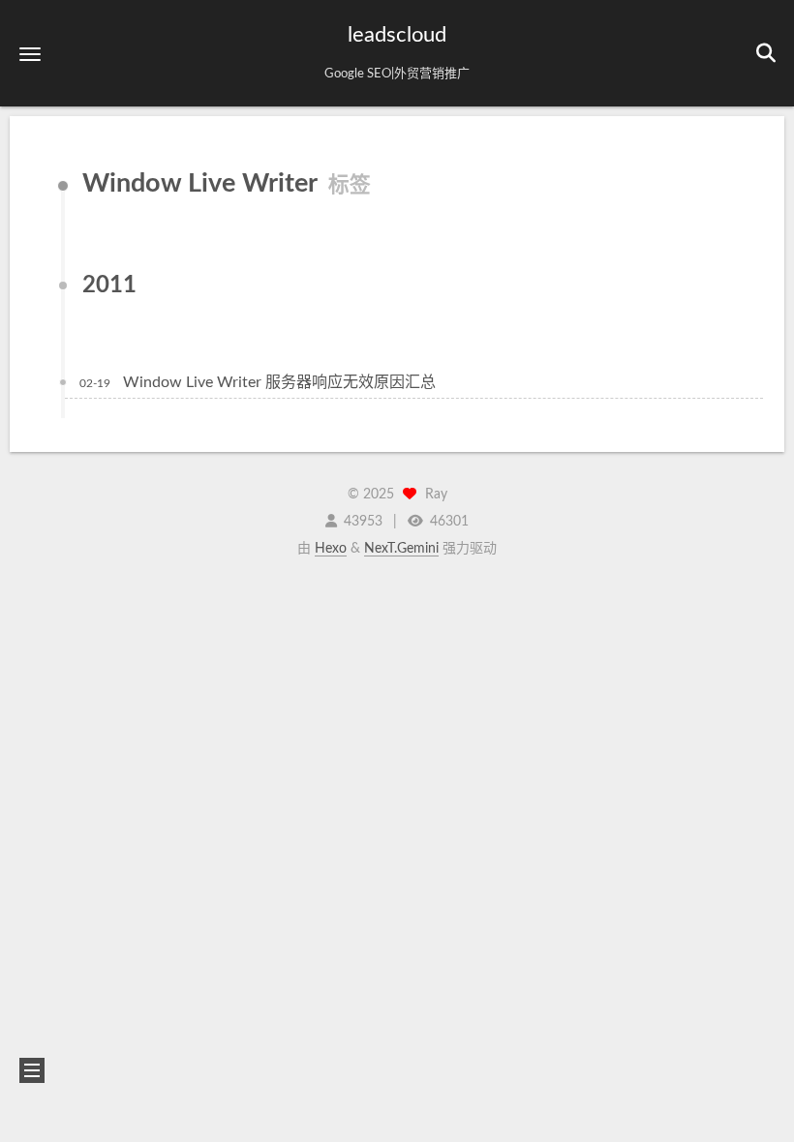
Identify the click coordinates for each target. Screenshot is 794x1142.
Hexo (331, 549)
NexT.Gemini (401, 549)
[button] (30, 54)
